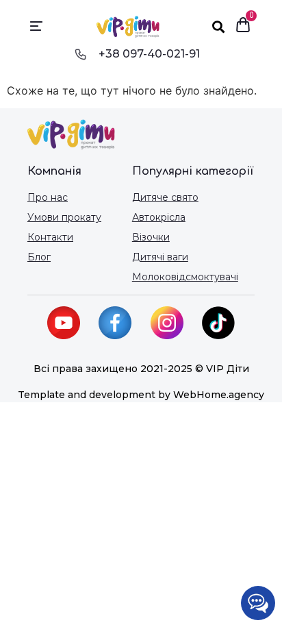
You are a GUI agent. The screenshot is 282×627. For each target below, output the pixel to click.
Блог (39, 257)
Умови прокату (64, 217)
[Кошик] (243, 26)
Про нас (47, 197)
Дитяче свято (165, 197)
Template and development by (95, 395)
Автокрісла (158, 217)
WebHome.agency (218, 395)
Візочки (151, 237)
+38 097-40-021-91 (149, 53)
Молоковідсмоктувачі (185, 277)
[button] (37, 27)
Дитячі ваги (160, 257)
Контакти (50, 237)
